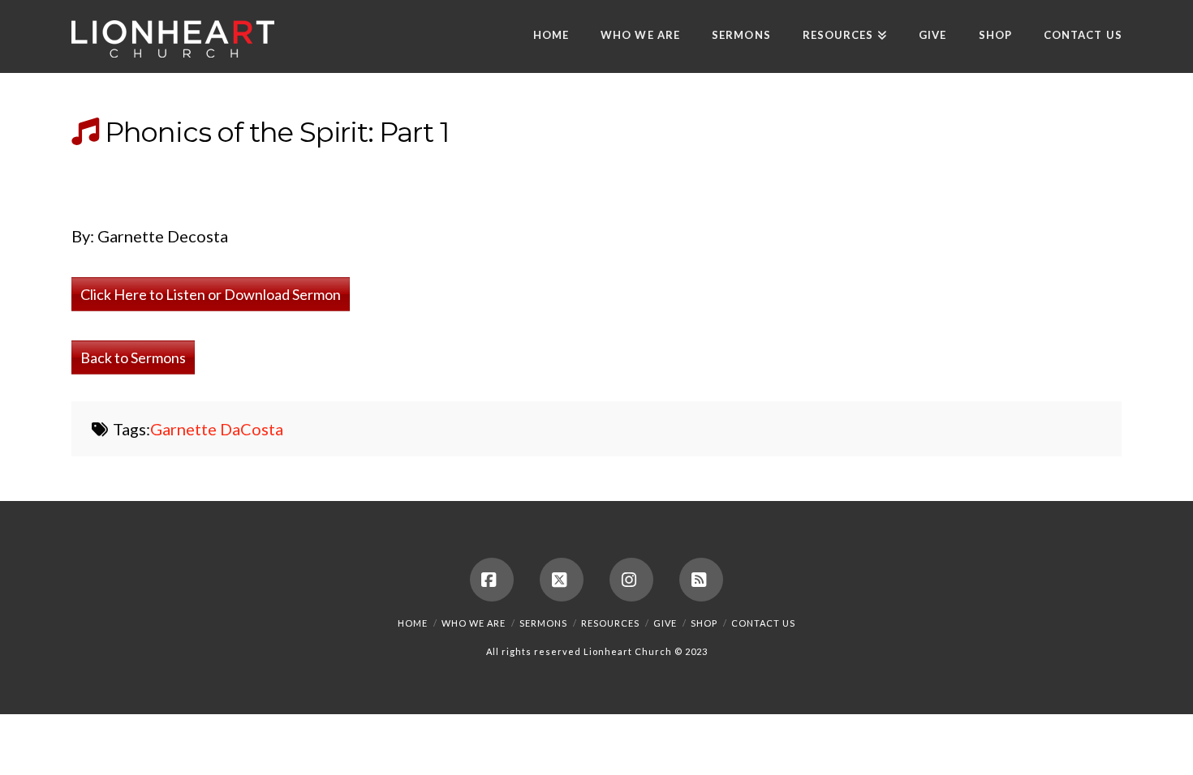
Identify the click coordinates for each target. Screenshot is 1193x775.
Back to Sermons (133, 357)
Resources (610, 623)
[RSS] (701, 580)
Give (665, 623)
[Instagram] (631, 580)
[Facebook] (492, 580)
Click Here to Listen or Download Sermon (210, 294)
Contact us (763, 623)
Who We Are (473, 623)
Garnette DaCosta (216, 429)
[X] (562, 580)
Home (413, 623)
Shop (704, 623)
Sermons (543, 623)
